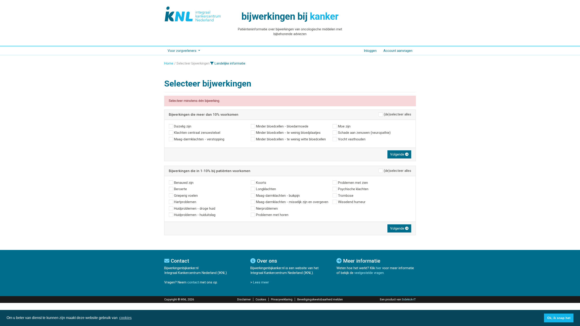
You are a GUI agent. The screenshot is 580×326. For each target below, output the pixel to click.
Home (168, 63)
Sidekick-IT (409, 299)
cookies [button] (125, 318)
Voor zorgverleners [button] (182, 51)
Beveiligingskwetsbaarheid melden (320, 299)
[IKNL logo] (193, 14)
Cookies (261, 299)
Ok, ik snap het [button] (558, 318)
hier (378, 268)
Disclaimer (244, 299)
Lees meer (261, 282)
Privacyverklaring (281, 299)
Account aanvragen (397, 51)
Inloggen (370, 51)
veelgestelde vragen (369, 273)
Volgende (397, 154)
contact (193, 282)
